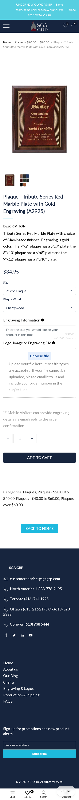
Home (7, 42)
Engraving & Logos (18, 688)
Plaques (29, 492)
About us (10, 669)
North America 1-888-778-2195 (36, 589)
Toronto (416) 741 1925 (29, 599)
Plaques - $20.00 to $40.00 (32, 42)
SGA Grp (33, 781)
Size (5, 282)
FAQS (7, 701)
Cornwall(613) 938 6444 (29, 624)
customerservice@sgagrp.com (35, 579)
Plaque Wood (12, 299)
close (8, 10)
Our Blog (10, 676)
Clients (9, 682)
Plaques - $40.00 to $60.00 (37, 498)
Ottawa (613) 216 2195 (29, 609)
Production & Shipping (21, 695)
